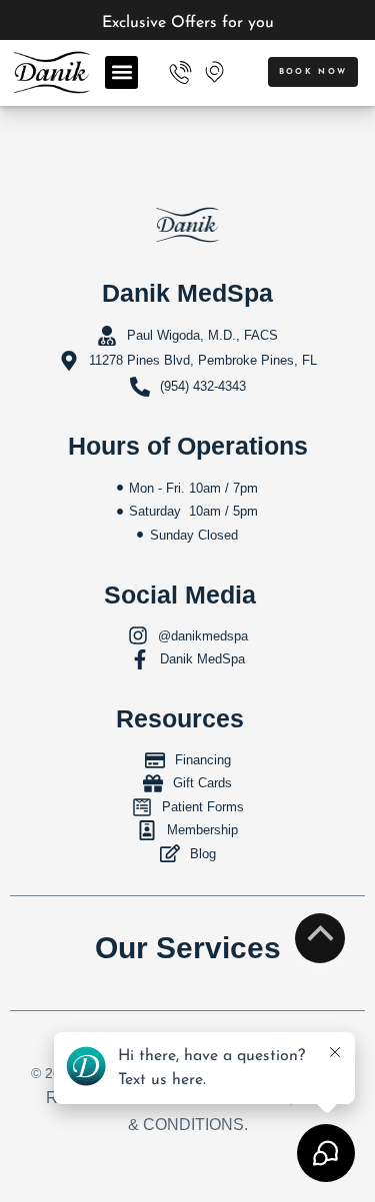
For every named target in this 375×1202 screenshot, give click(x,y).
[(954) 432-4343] (180, 72)
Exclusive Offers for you (188, 23)
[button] (121, 72)
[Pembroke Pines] (214, 72)
